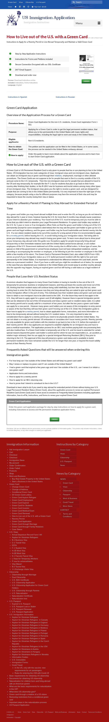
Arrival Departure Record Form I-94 (27, 535)
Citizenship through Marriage (24, 575)
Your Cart (40, 7)
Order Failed (14, 468)
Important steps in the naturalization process (28, 702)
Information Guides (20, 657)
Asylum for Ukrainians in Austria (25, 649)
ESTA (14, 545)
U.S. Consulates (19, 660)
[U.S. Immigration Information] (54, 18)
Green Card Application (22, 521)
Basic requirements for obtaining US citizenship (29, 676)
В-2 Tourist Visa (18, 567)
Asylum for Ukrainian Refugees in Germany (30, 625)
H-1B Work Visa (18, 551)
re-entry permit (17, 236)
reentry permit (33, 311)
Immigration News (16, 460)
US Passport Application (19, 705)
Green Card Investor (20, 508)
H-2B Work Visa (18, 553)
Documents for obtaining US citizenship (25, 678)
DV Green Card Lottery (21, 495)
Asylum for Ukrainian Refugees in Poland (29, 630)
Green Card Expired (20, 503)
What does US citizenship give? (22, 692)
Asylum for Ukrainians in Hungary (26, 652)
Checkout (13, 455)
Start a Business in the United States (27, 481)
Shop (11, 473)
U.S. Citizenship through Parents (25, 590)
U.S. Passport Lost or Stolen (24, 606)
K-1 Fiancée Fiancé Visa (22, 556)
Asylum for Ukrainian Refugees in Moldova (30, 628)
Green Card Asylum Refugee (24, 497)
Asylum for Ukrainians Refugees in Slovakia (30, 654)
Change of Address (20, 489)
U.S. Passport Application (22, 612)
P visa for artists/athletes (22, 561)
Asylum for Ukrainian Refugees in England (29, 622)
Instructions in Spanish (17, 97)
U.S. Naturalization (20, 593)
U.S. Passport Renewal (21, 609)
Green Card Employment (22, 500)
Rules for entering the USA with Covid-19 (32, 673)
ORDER (86, 81)
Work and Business (17, 476)
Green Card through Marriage (24, 524)
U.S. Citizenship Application (23, 583)
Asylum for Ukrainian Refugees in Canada (30, 620)
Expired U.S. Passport (21, 604)
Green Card (14, 484)
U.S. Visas (13, 532)
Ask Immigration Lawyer (19, 449)
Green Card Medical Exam (23, 511)
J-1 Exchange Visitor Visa (22, 569)
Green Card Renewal (21, 513)
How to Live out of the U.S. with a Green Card (31, 516)
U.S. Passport (15, 601)
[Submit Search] (73, 2)
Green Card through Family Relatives (27, 527)
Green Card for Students (22, 505)
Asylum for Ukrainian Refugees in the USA (29, 646)
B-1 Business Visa (19, 540)
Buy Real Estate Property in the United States (31, 479)
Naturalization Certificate (22, 596)
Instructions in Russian (65, 97)
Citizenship (13, 572)
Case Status (17, 529)
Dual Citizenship (19, 577)
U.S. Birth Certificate (20, 580)
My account (14, 463)
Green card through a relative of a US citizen (28, 694)
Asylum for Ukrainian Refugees (25, 537)
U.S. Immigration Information (21, 614)
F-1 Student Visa (19, 548)
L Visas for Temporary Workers (25, 559)
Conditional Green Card (22, 492)
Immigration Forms (20, 662)
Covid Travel (17, 665)
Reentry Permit (18, 519)
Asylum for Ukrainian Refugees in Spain (28, 638)
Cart (11, 452)
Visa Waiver (17, 564)
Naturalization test (19, 598)
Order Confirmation (17, 465)
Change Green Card (20, 487)
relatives (58, 176)
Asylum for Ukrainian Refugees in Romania (30, 636)
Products (13, 471)
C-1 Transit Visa (18, 543)
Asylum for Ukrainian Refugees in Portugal (30, 633)
